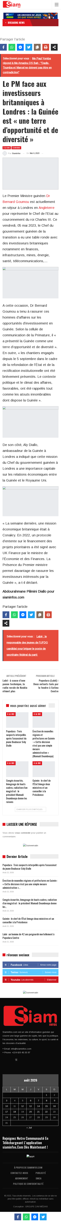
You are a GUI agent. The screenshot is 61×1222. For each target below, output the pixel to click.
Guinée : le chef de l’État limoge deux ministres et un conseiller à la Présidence (28, 920)
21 (38, 1111)
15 (46, 1106)
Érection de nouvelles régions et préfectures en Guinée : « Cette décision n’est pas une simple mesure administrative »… (30, 884)
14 (38, 1106)
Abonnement (21, 1178)
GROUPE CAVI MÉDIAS (36, 1206)
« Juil (29, 1127)
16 (54, 1106)
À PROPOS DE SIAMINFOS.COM (28, 1167)
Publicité (41, 1173)
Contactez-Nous (19, 1173)
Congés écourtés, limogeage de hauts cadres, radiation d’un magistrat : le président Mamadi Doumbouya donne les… (30, 903)
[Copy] (37, 47)
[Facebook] (3, 47)
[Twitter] (28, 47)
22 (46, 1111)
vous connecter (22, 833)
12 (22, 1106)
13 (30, 1106)
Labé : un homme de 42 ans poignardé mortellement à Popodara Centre (28, 936)
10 (6, 1106)
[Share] (54, 47)
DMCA (38, 1178)
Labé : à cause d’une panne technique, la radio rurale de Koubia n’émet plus (15, 686)
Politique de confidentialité (28, 1183)
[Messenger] (20, 47)
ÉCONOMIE (16, 147)
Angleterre (46, 208)
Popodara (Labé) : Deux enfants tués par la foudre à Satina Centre (45, 686)
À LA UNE (7, 147)
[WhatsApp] (11, 47)
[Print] (45, 47)
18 (14, 1111)
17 (6, 1111)
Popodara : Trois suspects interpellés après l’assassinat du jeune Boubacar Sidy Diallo (30, 866)
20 (30, 1111)
